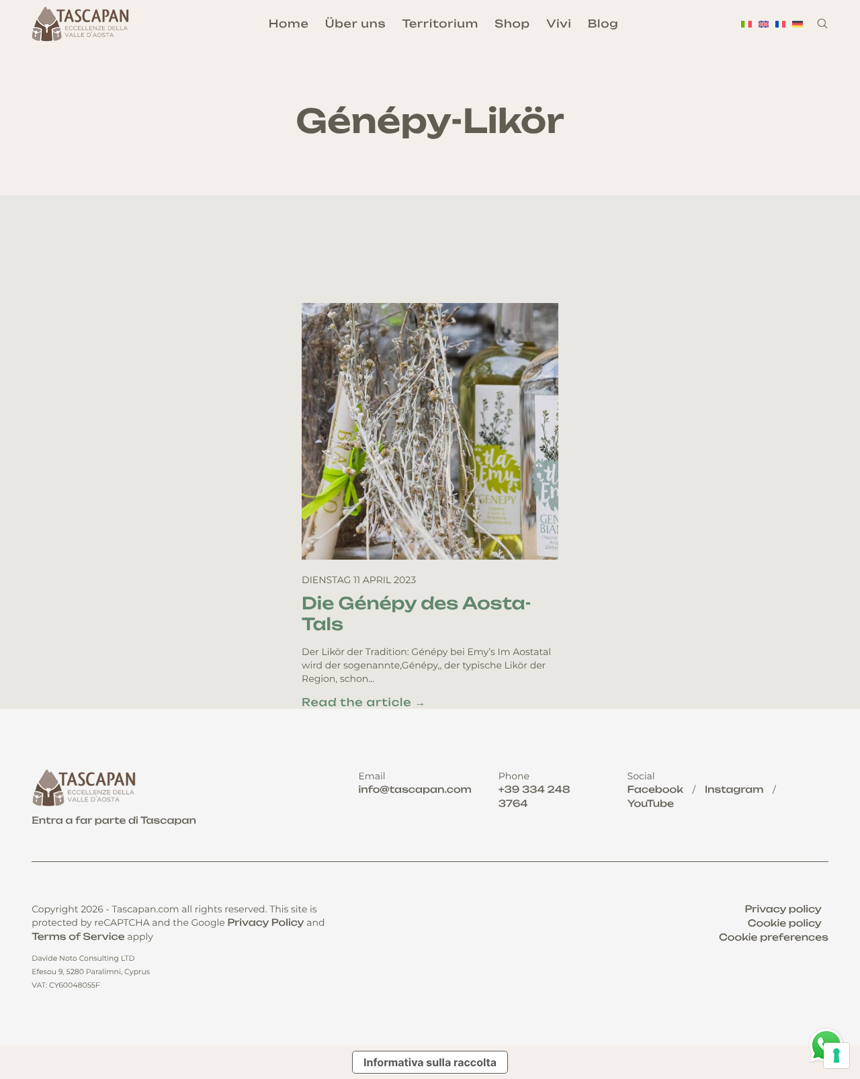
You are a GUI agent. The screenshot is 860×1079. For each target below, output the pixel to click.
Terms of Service (78, 937)
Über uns (355, 23)
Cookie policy (785, 923)
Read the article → (364, 702)
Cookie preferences (773, 937)
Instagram (734, 789)
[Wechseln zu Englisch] (764, 24)
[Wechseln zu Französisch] (780, 24)
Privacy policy (782, 909)
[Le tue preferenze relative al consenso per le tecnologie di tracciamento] (836, 1055)
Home (289, 23)
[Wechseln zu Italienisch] (746, 24)
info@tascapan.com (414, 789)
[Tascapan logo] (82, 24)
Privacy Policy (265, 923)
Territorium (440, 23)
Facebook (655, 789)
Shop (512, 23)
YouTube (651, 804)
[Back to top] (828, 1000)
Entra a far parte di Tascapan (114, 820)
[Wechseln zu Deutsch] (797, 24)
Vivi (558, 23)
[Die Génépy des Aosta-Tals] (430, 431)
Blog (603, 23)
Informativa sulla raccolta (430, 1062)
